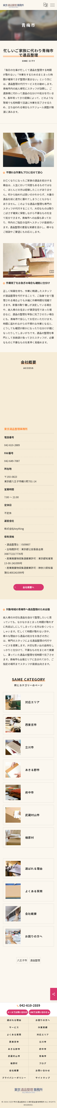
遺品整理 (35, 960)
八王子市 (22, 960)
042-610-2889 (12, 445)
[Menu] (52, 5)
